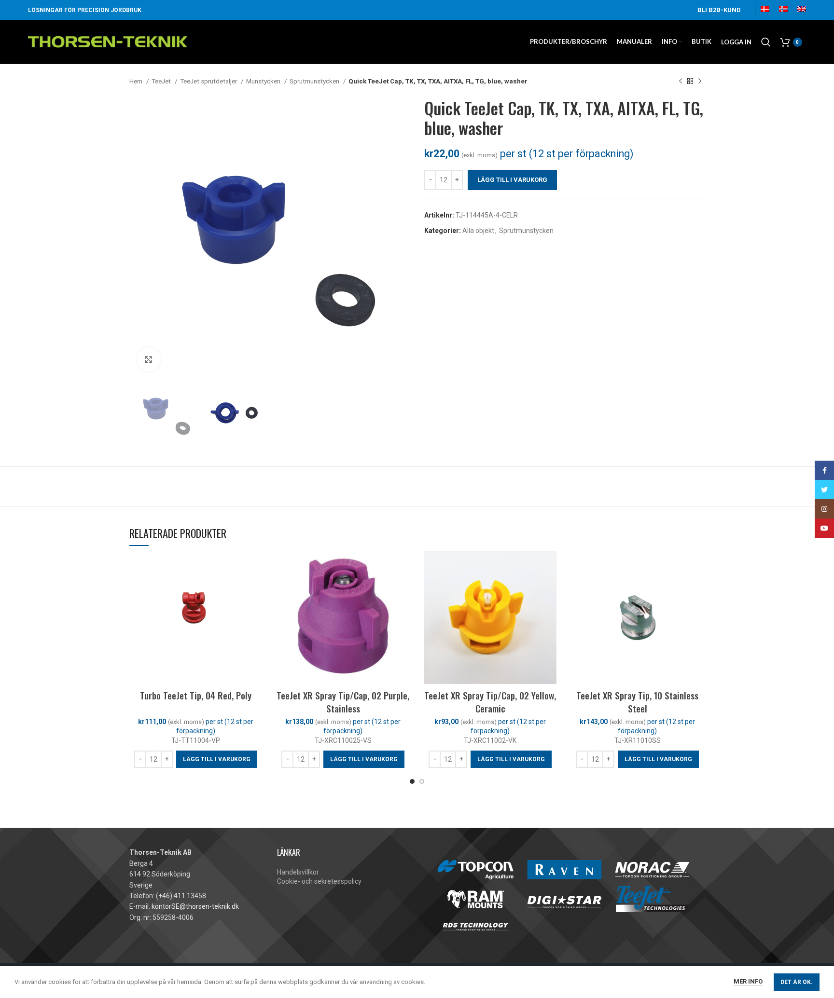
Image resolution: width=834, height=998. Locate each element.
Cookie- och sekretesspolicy (319, 881)
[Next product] (700, 81)
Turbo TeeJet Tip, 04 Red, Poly (195, 695)
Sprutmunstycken (315, 81)
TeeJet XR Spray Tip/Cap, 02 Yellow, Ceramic (490, 701)
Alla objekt (478, 230)
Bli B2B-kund (719, 10)
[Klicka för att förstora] (149, 359)
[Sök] (766, 42)
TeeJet (162, 81)
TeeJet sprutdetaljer (209, 81)
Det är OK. (796, 982)
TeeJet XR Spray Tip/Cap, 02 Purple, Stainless (343, 701)
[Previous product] (680, 81)
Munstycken (264, 81)
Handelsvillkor (298, 872)
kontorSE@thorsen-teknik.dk (195, 906)
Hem (136, 81)
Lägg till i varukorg (512, 179)
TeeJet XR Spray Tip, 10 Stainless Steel (637, 701)
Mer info (748, 981)
